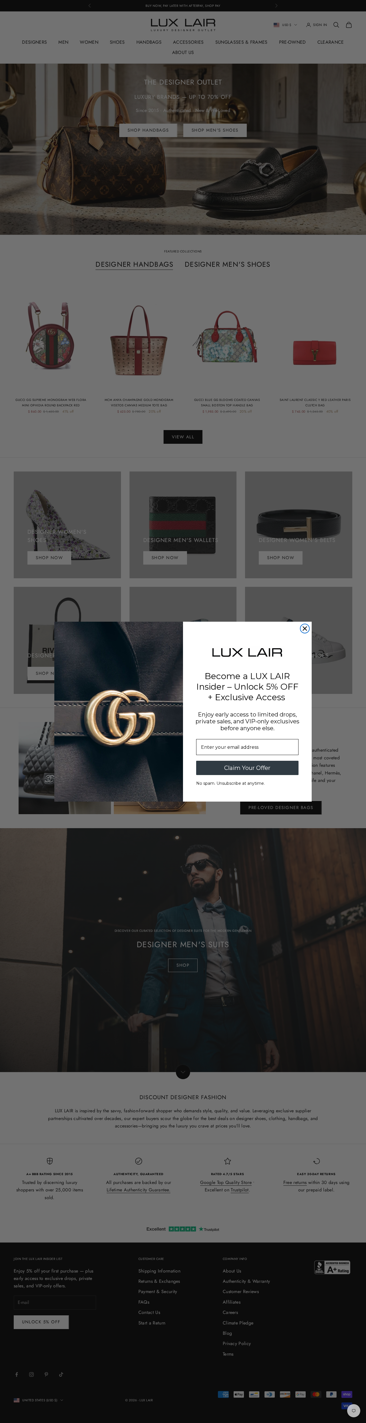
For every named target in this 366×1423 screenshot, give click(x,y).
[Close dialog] (304, 628)
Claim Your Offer (247, 767)
